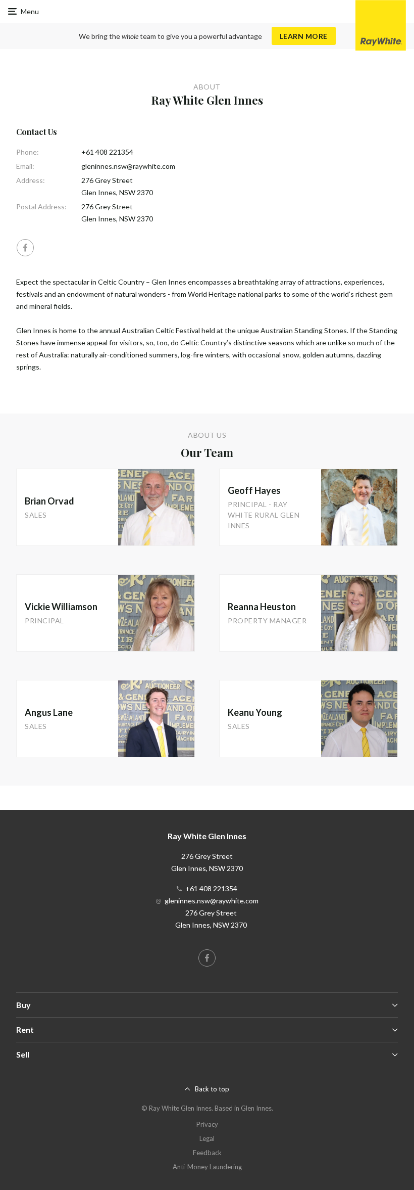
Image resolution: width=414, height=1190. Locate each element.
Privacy (207, 1124)
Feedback (207, 1153)
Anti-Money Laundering (207, 1167)
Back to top (212, 1089)
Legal (207, 1138)
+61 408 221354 (107, 152)
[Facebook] (25, 247)
